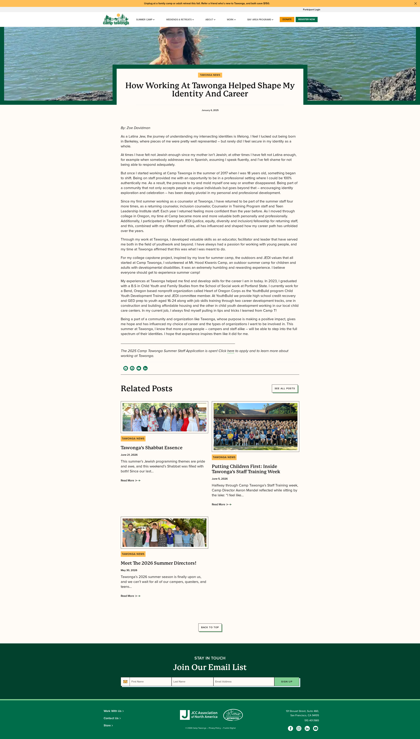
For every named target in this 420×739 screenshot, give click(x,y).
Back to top (210, 627)
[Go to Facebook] (290, 728)
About (209, 19)
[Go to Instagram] (298, 728)
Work (230, 19)
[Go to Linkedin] (307, 728)
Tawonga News (210, 75)
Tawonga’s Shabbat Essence (151, 447)
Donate (287, 19)
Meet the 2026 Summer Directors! (158, 563)
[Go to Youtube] (315, 728)
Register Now (306, 19)
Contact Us (111, 718)
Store (107, 725)
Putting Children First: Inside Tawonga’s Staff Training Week (246, 469)
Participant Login (311, 9)
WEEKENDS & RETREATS (179, 19)
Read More (127, 481)
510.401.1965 (311, 720)
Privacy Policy (215, 728)
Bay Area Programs (259, 19)
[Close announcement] (415, 3)
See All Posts (285, 388)
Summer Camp (144, 19)
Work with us (113, 711)
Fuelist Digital (229, 728)
